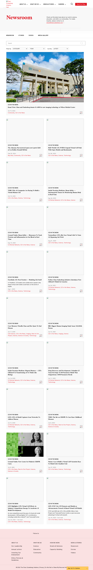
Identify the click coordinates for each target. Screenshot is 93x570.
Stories (21, 35)
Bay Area (10, 155)
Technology (67, 155)
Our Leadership (16, 546)
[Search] (72, 4)
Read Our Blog (81, 4)
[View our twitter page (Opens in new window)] (55, 533)
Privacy (42, 567)
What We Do (34, 4)
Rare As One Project (64, 425)
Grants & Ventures (56, 546)
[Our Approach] (9, 4)
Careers (61, 4)
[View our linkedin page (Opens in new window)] (52, 533)
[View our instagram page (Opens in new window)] (45, 533)
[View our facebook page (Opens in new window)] (41, 533)
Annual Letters (16, 549)
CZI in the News (20, 113)
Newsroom (10, 35)
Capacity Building (56, 549)
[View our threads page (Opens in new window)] (48, 533)
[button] (20, 48)
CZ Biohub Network (54, 200)
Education (37, 549)
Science (60, 155)
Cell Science (11, 333)
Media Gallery (43, 35)
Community (11, 113)
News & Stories (48, 4)
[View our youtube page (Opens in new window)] (59, 533)
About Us (23, 4)
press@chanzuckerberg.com (54, 22)
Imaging (28, 333)
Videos (31, 35)
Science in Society (23, 335)
